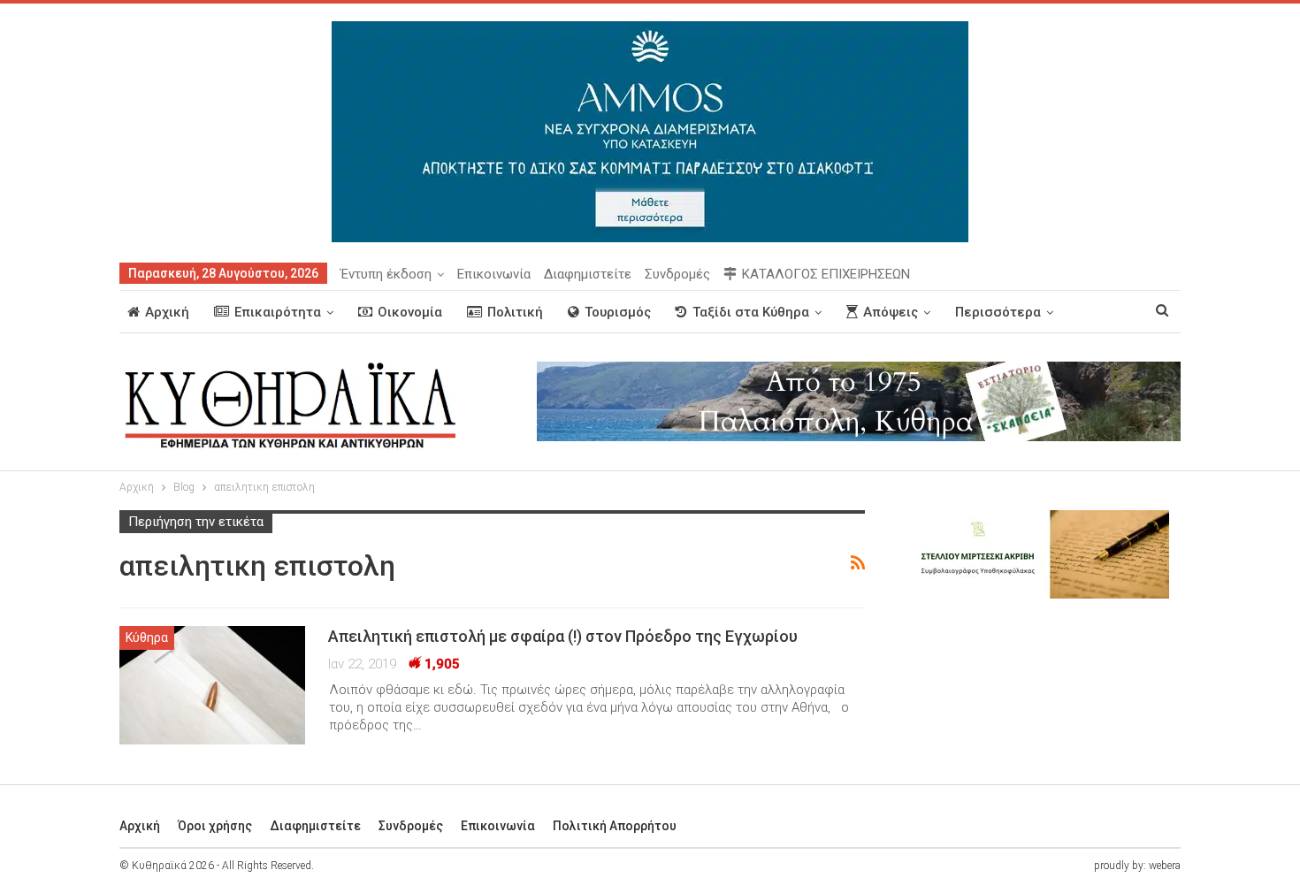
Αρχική (167, 312)
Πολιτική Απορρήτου (615, 826)
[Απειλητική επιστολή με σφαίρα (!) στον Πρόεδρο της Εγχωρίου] (212, 685)
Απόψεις (890, 312)
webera (1165, 865)
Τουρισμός (618, 312)
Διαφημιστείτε (587, 274)
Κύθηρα (147, 637)
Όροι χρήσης (215, 826)
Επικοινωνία (494, 274)
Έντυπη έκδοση (386, 274)
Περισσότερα (998, 312)
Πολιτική (515, 312)
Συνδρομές (677, 274)
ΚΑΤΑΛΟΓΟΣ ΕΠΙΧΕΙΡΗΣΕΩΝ (826, 274)
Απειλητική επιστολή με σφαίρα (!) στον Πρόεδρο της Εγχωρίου (563, 636)
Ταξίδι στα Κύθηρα (750, 312)
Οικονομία (410, 312)
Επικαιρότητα (277, 312)
